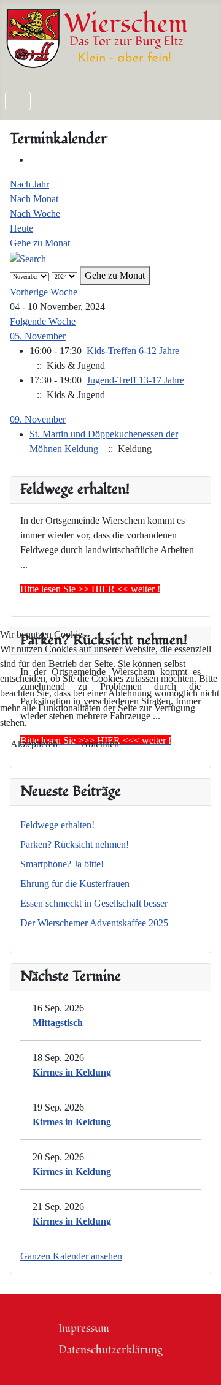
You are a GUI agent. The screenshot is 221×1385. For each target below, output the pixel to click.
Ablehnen (100, 744)
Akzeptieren (34, 744)
